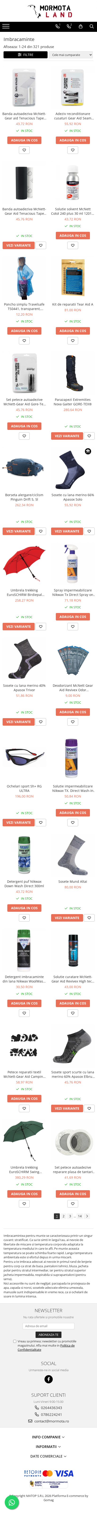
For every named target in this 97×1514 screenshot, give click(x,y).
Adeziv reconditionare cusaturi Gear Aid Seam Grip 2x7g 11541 (72, 115)
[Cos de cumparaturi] (81, 26)
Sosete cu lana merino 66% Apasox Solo (73, 497)
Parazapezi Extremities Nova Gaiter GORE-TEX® (73, 401)
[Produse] (6, 27)
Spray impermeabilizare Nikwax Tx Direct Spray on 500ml (72, 592)
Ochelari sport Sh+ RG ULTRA (24, 788)
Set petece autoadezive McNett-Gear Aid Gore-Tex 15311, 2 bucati (24, 401)
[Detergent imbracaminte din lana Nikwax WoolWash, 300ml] (24, 950)
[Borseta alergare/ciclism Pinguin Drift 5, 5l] (24, 468)
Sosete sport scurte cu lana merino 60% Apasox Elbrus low (72, 1074)
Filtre (27, 54)
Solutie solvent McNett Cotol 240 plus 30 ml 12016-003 (73, 211)
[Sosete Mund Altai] (73, 855)
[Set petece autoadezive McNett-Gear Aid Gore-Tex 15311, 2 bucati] (24, 373)
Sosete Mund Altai (72, 881)
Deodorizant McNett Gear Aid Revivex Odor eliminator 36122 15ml (73, 687)
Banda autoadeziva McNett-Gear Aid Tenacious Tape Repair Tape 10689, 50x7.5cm (24, 211)
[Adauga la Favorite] (24, 150)
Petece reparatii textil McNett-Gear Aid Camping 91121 (24, 1074)
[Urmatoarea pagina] (87, 1216)
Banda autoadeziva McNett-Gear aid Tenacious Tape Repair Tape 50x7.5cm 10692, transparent (24, 115)
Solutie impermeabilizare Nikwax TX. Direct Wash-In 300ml (72, 788)
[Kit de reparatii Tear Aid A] (73, 278)
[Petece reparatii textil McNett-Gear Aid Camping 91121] (24, 1045)
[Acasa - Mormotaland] (48, 11)
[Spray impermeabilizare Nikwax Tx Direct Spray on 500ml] (73, 564)
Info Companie (46, 1437)
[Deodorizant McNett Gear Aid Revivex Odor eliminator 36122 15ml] (73, 659)
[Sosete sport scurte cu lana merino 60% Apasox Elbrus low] (73, 1045)
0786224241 (51, 1414)
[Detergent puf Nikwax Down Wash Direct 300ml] (24, 855)
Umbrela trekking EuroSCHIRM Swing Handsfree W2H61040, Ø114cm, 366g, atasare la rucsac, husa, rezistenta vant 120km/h (24, 1169)
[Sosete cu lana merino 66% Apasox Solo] (73, 468)
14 (80, 1216)
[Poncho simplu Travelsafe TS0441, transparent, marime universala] (24, 278)
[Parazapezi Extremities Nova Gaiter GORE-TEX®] (73, 373)
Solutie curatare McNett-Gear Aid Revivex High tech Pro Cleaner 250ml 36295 (73, 979)
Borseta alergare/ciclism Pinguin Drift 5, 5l (24, 497)
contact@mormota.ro (51, 1421)
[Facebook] (48, 1379)
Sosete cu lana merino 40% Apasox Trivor (24, 687)
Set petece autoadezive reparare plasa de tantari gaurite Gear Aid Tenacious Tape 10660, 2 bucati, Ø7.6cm (72, 1169)
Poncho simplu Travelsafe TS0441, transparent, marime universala (24, 306)
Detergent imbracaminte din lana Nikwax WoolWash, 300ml (24, 979)
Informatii (47, 1446)
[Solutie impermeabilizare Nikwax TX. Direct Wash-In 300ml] (73, 757)
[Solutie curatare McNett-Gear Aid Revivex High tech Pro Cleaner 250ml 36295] (73, 950)
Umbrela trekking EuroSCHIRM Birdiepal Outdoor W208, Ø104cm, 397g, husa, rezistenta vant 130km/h (24, 592)
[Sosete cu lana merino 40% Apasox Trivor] (24, 659)
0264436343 (51, 1407)
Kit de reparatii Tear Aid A (72, 304)
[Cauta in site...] (91, 26)
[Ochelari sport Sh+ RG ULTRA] (24, 757)
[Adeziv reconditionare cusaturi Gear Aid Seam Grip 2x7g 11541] (73, 87)
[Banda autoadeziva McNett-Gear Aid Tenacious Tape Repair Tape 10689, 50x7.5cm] (24, 182)
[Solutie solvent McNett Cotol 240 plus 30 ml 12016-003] (73, 182)
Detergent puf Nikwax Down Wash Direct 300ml (24, 883)
